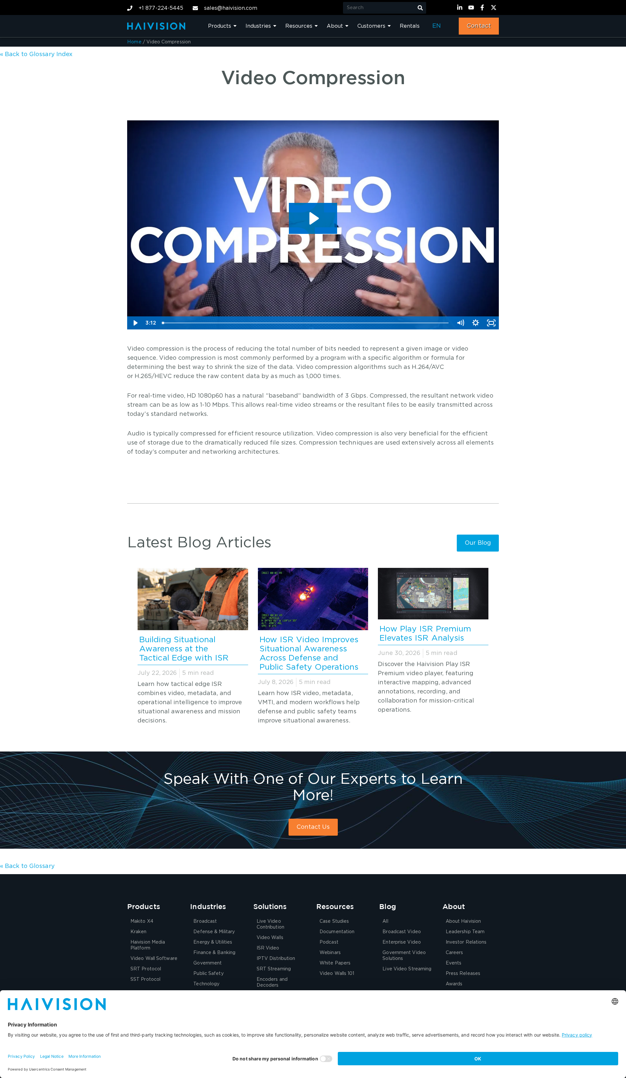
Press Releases (463, 973)
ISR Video (268, 948)
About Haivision (463, 921)
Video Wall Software (153, 958)
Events (454, 963)
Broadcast (205, 921)
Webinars (330, 952)
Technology (206, 984)
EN (436, 26)
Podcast (329, 942)
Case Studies (334, 921)
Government (207, 963)
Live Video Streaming (406, 969)
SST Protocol (145, 979)
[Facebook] (483, 7)
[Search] (420, 8)
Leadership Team (465, 932)
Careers (454, 952)
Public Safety (208, 973)
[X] (494, 7)
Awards (454, 984)
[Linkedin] (460, 7)
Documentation (337, 932)
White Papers (335, 963)
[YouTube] (472, 7)
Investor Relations (466, 942)
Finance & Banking (214, 952)
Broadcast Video (401, 932)
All (385, 921)
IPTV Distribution (276, 958)
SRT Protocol (145, 969)
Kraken (138, 932)
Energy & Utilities (212, 942)
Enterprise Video (401, 942)
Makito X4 (141, 921)
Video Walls (270, 937)
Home (134, 42)
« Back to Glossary (27, 866)
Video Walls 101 (337, 973)
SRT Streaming (274, 969)
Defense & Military (214, 932)
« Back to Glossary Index (36, 54)
